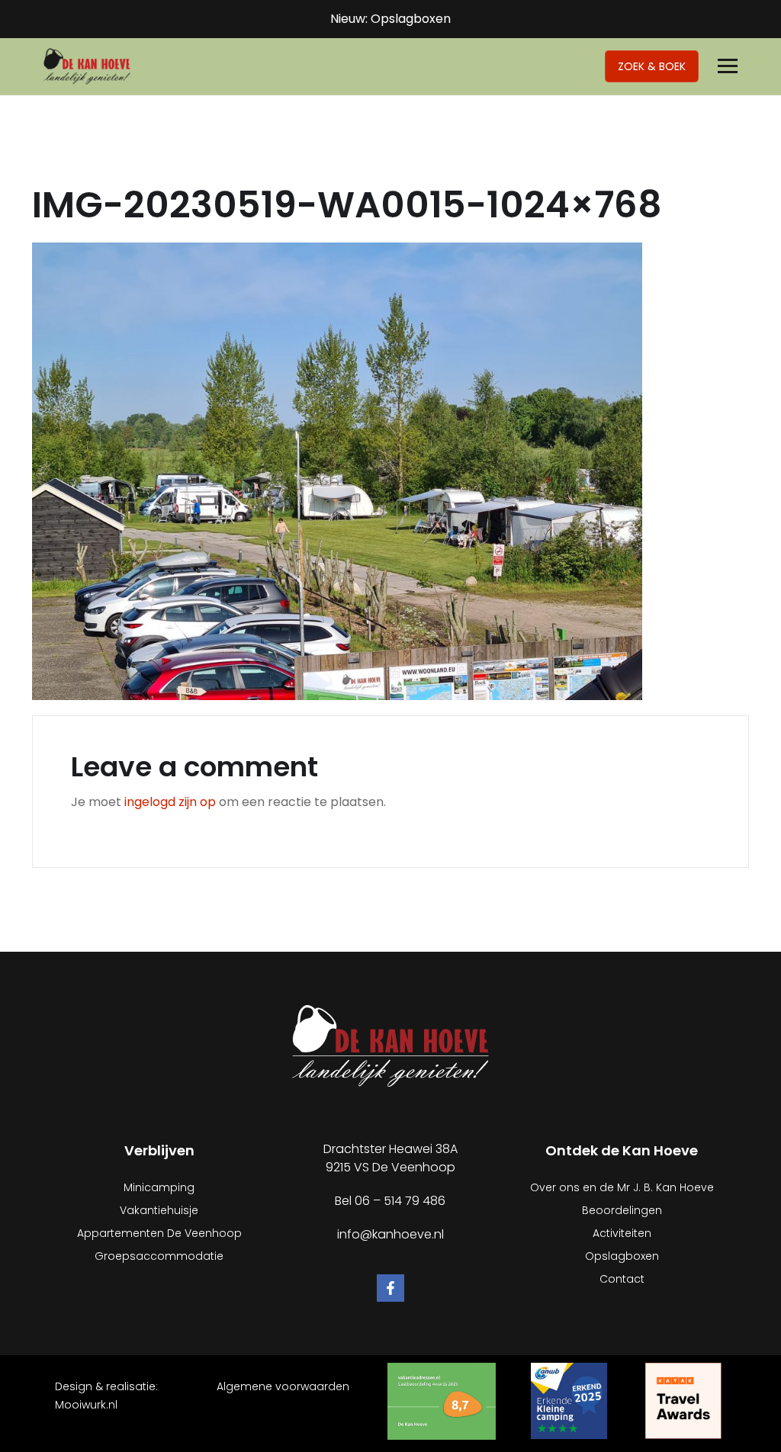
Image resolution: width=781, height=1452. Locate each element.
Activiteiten (622, 1233)
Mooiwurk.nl (86, 1404)
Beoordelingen (622, 1210)
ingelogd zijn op (170, 802)
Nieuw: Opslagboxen (390, 18)
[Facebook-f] (390, 1288)
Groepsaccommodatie (159, 1256)
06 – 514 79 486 (400, 1200)
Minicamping (159, 1187)
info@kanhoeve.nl (390, 1234)
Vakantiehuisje (159, 1210)
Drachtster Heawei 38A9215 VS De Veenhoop (390, 1158)
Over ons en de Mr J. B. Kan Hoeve (622, 1187)
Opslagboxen (622, 1256)
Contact (621, 1279)
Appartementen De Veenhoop (159, 1233)
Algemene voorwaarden (283, 1386)
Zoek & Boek (652, 66)
